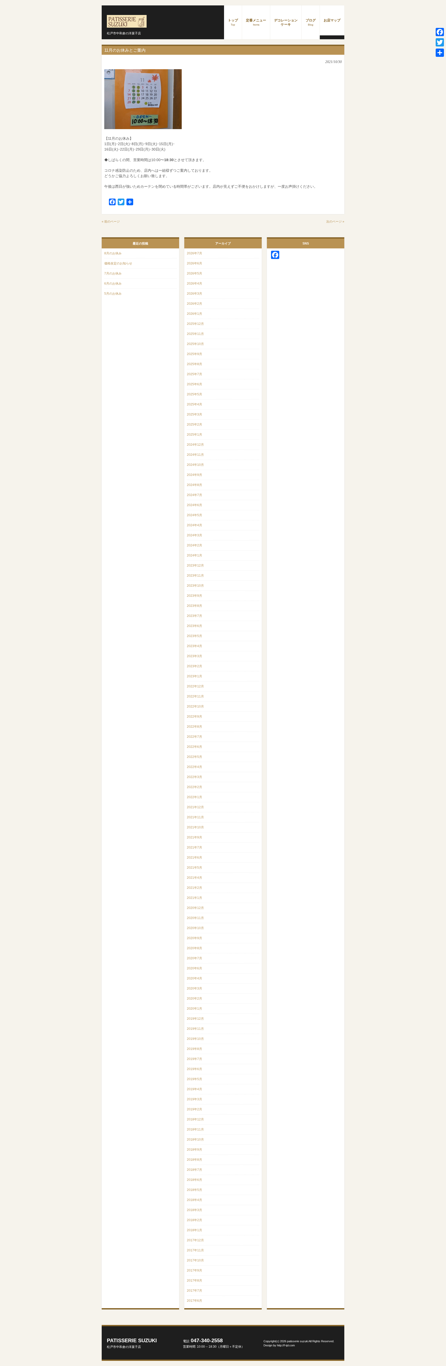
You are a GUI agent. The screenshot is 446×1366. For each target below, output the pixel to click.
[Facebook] (440, 32)
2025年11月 (195, 334)
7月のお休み (113, 273)
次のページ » (335, 221)
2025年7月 (194, 374)
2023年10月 (195, 585)
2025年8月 (194, 364)
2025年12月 (195, 324)
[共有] (440, 53)
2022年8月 (194, 726)
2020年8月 (194, 948)
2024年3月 (194, 535)
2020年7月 (194, 958)
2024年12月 (195, 444)
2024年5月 (194, 515)
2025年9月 (194, 354)
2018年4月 (194, 1200)
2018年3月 (194, 1210)
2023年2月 (194, 666)
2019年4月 (194, 1089)
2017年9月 (194, 1270)
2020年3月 (194, 988)
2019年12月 (195, 1018)
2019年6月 (194, 1069)
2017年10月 (195, 1260)
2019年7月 (194, 1059)
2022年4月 (194, 767)
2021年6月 (194, 857)
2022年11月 (195, 696)
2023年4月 (194, 646)
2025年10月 (195, 344)
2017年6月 (194, 1300)
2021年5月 (194, 867)
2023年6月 (194, 626)
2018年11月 (195, 1129)
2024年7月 (194, 495)
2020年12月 (195, 908)
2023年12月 (195, 565)
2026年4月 (194, 283)
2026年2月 (194, 303)
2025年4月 (194, 404)
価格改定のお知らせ (118, 263)
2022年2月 (194, 787)
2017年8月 (194, 1280)
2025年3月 (194, 414)
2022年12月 (195, 686)
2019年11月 (195, 1029)
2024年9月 (194, 475)
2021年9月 (194, 837)
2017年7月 (194, 1290)
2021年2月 (194, 888)
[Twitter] (440, 42)
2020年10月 (195, 928)
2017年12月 (195, 1240)
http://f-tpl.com (286, 1345)
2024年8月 (194, 485)
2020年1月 (194, 1008)
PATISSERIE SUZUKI (132, 1343)
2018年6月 (194, 1180)
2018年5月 (194, 1190)
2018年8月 (194, 1159)
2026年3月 (194, 293)
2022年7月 (194, 737)
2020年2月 (194, 998)
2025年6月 (194, 384)
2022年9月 (194, 716)
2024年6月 (194, 505)
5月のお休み (113, 293)
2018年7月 (194, 1170)
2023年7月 (194, 616)
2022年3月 (194, 777)
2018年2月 (194, 1220)
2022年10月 (195, 706)
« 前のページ (111, 221)
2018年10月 (195, 1139)
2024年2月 (194, 545)
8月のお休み (113, 253)
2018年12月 (195, 1119)
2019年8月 (194, 1049)
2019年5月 (194, 1079)
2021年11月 (195, 817)
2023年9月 (194, 596)
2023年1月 (194, 676)
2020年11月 (195, 918)
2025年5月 (194, 394)
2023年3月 (194, 656)
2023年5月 (194, 636)
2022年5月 (194, 757)
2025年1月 (194, 434)
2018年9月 (194, 1149)
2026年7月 (194, 253)
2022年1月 (194, 797)
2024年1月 (194, 555)
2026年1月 (194, 314)
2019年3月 (194, 1099)
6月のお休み (113, 283)
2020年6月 (194, 968)
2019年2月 (194, 1109)
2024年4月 (194, 525)
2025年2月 (194, 424)
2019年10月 (195, 1039)
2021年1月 (194, 898)
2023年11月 (195, 575)
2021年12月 (195, 807)
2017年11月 (195, 1250)
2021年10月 (195, 827)
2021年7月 (194, 847)
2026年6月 (194, 263)
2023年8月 (194, 606)
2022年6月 (194, 747)
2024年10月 (195, 465)
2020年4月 (194, 978)
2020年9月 (194, 938)
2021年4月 (194, 878)
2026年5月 (194, 273)
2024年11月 (195, 455)
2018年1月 (194, 1230)
